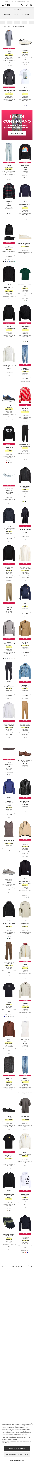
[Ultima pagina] (31, 1266)
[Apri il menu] (3, 5)
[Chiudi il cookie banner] (31, 1424)
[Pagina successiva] (29, 1266)
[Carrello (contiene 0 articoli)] (31, 5)
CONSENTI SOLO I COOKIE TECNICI (17, 1454)
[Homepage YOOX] (7, 4)
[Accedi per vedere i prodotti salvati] (27, 5)
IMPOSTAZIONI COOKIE (17, 1460)
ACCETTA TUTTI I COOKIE (17, 1448)
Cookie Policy (14, 1439)
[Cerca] (22, 5)
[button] (17, 1260)
